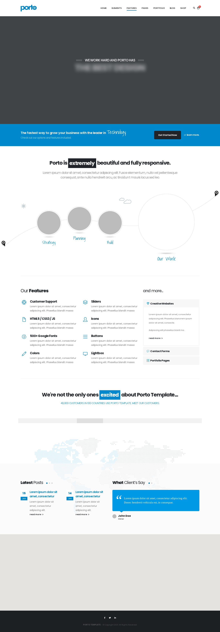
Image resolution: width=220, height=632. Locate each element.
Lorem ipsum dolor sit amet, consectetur (53, 494)
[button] (47, 483)
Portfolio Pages (159, 360)
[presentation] (8, 70)
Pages (145, 8)
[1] (198, 8)
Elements (117, 8)
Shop (183, 8)
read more (155, 338)
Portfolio (159, 8)
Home (103, 8)
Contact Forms (159, 351)
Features (132, 8)
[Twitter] (110, 618)
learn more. (193, 134)
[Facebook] (105, 618)
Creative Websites (161, 303)
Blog (172, 8)
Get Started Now (167, 135)
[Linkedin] (115, 618)
